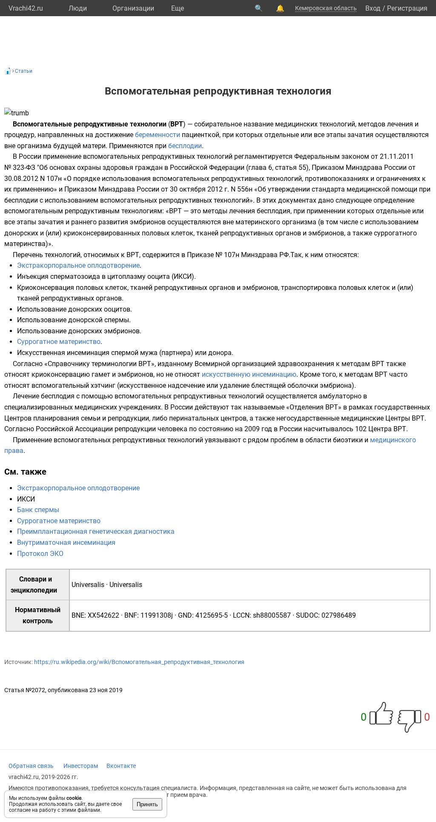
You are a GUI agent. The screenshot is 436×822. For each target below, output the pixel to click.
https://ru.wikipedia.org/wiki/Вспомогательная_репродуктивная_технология (139, 662)
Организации (133, 8)
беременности (157, 135)
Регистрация (407, 8)
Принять (147, 804)
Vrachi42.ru (26, 8)
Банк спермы (38, 510)
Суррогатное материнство (58, 342)
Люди (78, 8)
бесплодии (185, 146)
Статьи (23, 71)
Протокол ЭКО (40, 554)
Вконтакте (121, 765)
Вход (373, 8)
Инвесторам (80, 765)
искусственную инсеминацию (249, 374)
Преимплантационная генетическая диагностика (96, 531)
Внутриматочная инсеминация (66, 542)
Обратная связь (31, 765)
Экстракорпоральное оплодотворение (78, 265)
